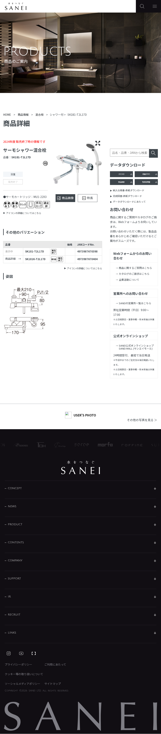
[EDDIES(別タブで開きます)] (17, 445)
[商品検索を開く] (142, 6)
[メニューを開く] (154, 6)
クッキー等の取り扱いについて (24, 674)
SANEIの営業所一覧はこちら (135, 303)
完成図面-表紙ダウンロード (127, 196)
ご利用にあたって (55, 664)
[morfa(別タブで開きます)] (101, 445)
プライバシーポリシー (18, 664)
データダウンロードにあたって (129, 201)
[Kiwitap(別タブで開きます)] (56, 444)
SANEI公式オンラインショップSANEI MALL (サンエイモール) (136, 347)
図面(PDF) (146, 174)
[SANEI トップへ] (80, 467)
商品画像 (121, 182)
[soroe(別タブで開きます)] (78, 444)
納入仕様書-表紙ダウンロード (128, 190)
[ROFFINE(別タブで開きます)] (128, 444)
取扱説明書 (146, 182)
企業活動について (129, 279)
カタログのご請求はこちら (134, 274)
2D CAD (121, 174)
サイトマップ (52, 684)
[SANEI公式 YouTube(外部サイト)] (21, 653)
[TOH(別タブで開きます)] (37, 444)
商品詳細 (10, 258)
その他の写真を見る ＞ (142, 420)
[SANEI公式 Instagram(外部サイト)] (9, 653)
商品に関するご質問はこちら (135, 268)
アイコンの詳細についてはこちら (23, 213)
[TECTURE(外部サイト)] (34, 653)
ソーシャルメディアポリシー (22, 684)
